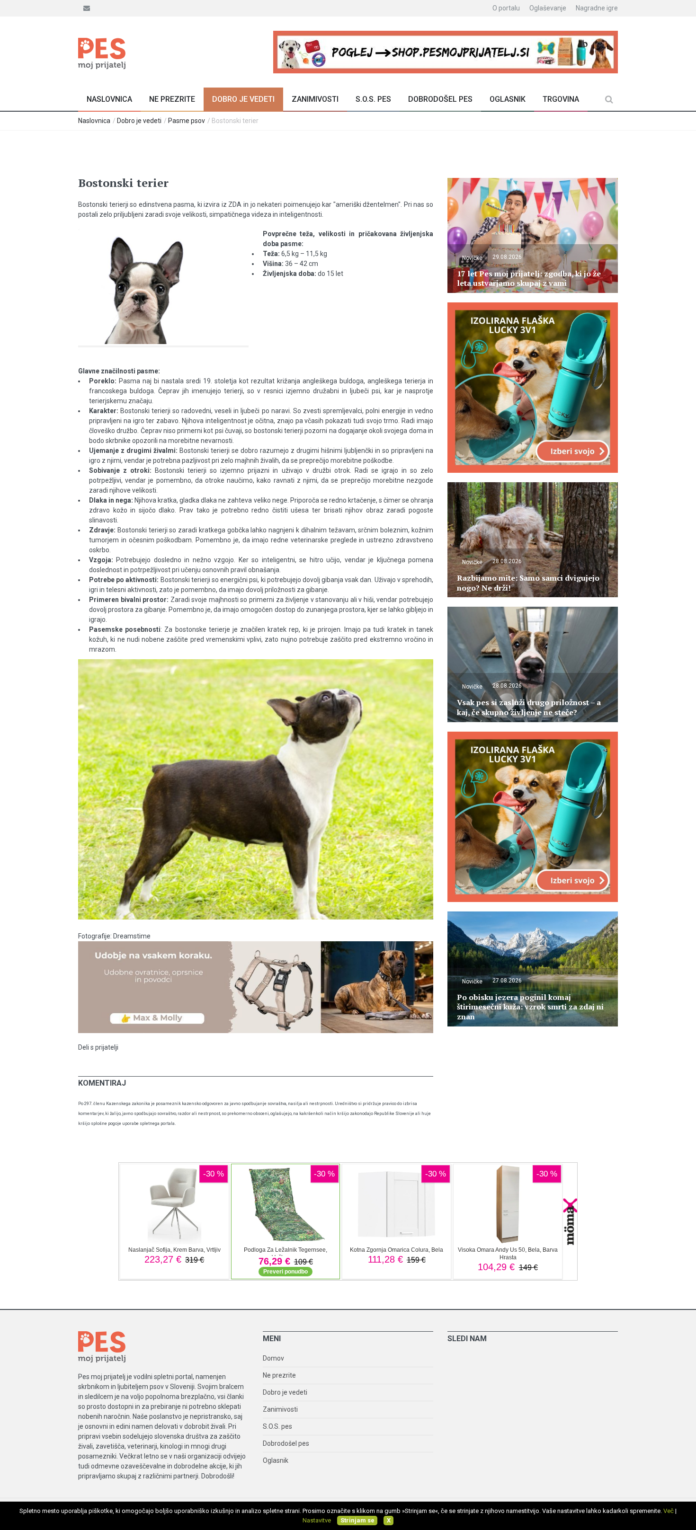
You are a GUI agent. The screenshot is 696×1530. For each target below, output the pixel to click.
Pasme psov (186, 120)
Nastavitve (317, 1520)
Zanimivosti (315, 99)
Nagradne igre (597, 8)
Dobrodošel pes (440, 99)
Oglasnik (508, 99)
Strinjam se (357, 1520)
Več (668, 1510)
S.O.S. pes (373, 99)
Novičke (472, 258)
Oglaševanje (547, 8)
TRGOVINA (561, 99)
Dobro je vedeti (243, 99)
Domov (273, 1358)
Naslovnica (109, 99)
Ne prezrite (172, 99)
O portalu (506, 8)
